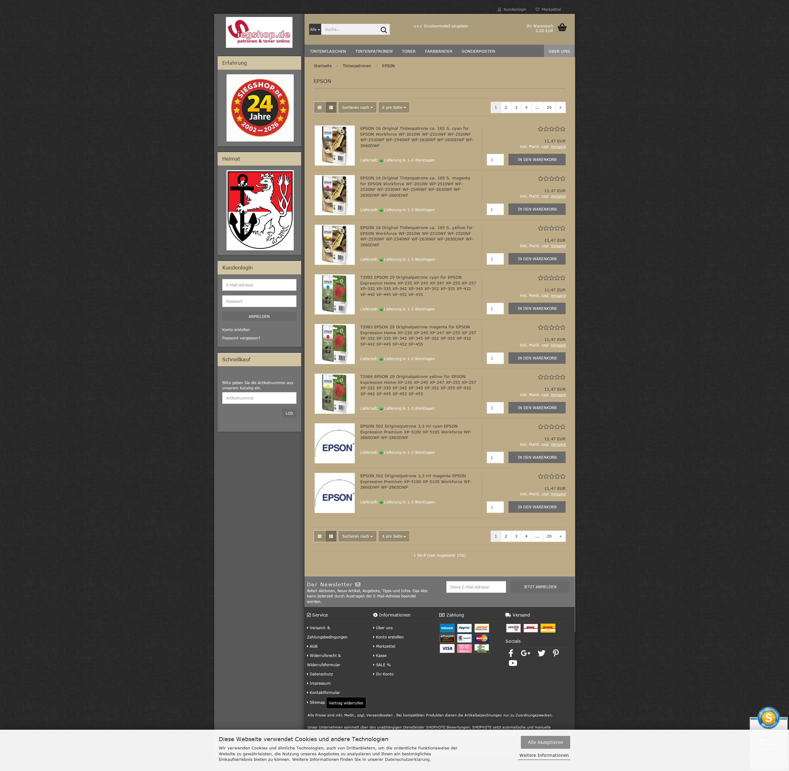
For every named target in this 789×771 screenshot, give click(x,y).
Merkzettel (550, 9)
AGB (313, 646)
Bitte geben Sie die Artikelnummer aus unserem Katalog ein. (257, 385)
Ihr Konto (384, 674)
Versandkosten (379, 715)
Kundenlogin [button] (513, 9)
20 (549, 107)
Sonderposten (478, 51)
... (537, 107)
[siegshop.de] (259, 32)
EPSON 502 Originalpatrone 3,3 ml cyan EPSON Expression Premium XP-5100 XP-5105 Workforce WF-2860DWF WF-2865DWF (416, 432)
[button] (319, 107)
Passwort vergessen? (241, 338)
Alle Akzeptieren (545, 742)
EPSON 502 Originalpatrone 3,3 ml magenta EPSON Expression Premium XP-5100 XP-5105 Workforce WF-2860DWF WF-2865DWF (416, 481)
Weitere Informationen (544, 755)
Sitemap (317, 702)
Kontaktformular (324, 692)
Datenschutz (321, 674)
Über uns (559, 51)
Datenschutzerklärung (407, 759)
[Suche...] (384, 29)
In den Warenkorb (537, 159)
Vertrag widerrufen (346, 703)
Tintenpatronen (374, 51)
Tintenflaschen (328, 51)
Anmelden (259, 316)
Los (289, 413)
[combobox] (357, 107)
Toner (409, 51)
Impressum (320, 683)
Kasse (380, 655)
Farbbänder (438, 51)
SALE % (383, 664)
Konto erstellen (389, 637)
